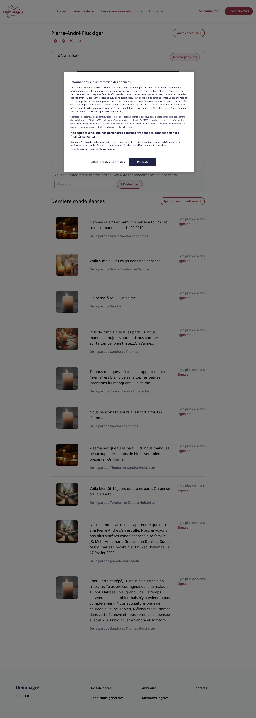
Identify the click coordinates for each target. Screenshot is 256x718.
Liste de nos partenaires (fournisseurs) (92, 149)
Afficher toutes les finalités (108, 161)
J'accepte (143, 161)
